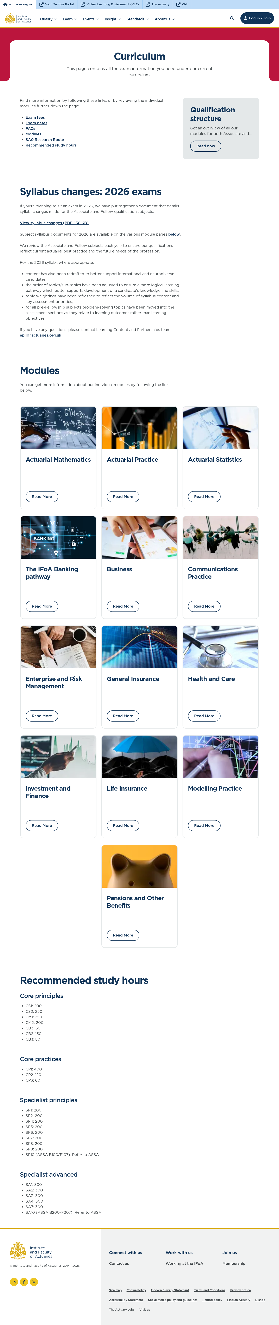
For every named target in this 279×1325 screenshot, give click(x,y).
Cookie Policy (136, 1290)
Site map (115, 1290)
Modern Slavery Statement (170, 1290)
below (174, 234)
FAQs (31, 128)
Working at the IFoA (184, 1263)
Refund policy (212, 1300)
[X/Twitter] (34, 1282)
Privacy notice (240, 1290)
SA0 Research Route (45, 139)
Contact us (119, 1263)
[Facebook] (24, 1282)
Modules (33, 134)
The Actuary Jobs (121, 1309)
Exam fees (35, 117)
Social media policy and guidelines (172, 1300)
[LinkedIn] (14, 1282)
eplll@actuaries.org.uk (40, 335)
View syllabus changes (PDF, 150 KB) (54, 222)
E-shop (260, 1300)
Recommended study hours (51, 145)
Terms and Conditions (209, 1290)
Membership (233, 1263)
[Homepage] (18, 18)
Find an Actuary (238, 1300)
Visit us (144, 1309)
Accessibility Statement (126, 1300)
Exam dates (36, 123)
